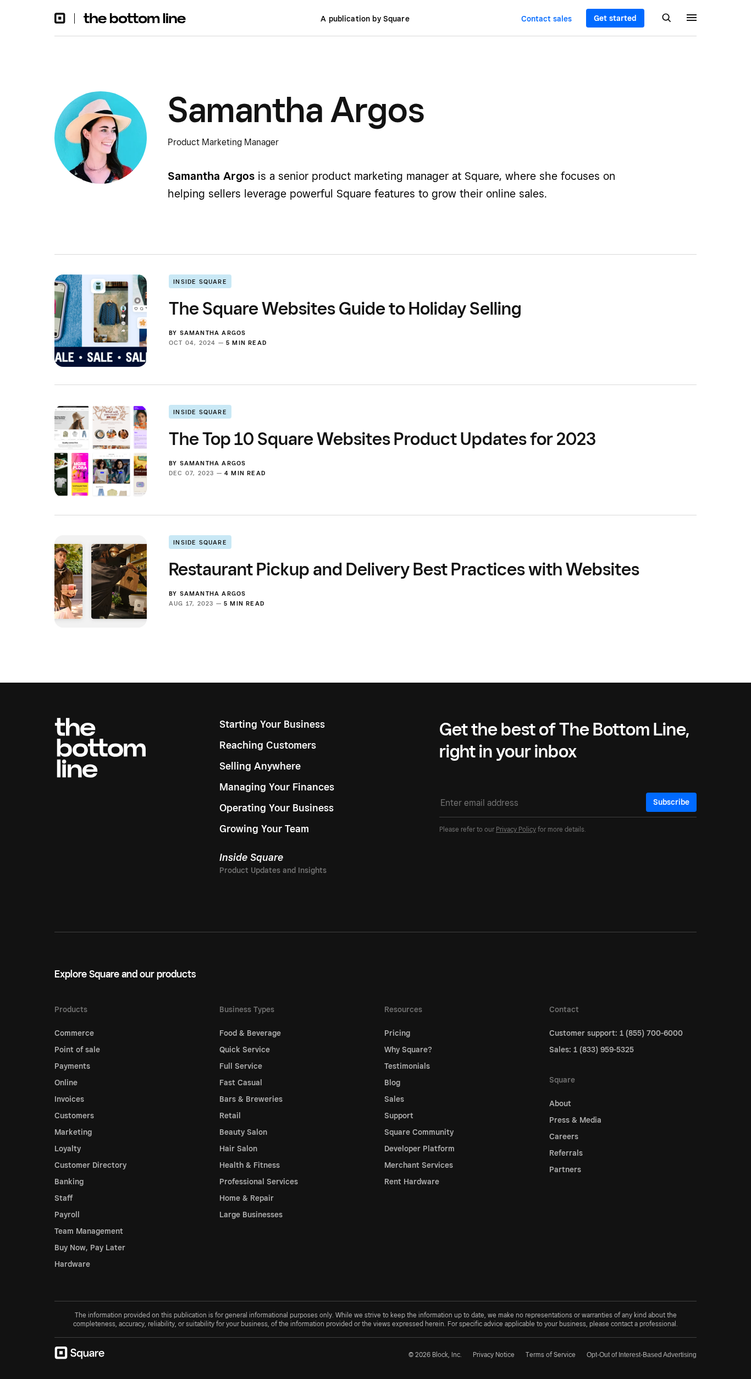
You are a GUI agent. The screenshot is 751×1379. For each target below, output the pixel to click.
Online (66, 1082)
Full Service (240, 1066)
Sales (394, 1099)
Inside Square (200, 281)
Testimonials (407, 1066)
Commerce (74, 1033)
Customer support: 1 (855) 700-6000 (616, 1033)
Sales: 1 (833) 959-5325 (591, 1049)
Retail (230, 1115)
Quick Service (244, 1049)
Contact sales (546, 18)
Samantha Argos (213, 333)
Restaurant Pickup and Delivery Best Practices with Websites (404, 568)
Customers (74, 1115)
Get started (615, 18)
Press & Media (575, 1120)
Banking (69, 1181)
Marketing (73, 1132)
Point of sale (77, 1049)
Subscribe (671, 802)
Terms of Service (551, 1354)
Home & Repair (246, 1198)
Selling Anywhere (260, 766)
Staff (63, 1198)
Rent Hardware (411, 1181)
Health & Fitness (249, 1165)
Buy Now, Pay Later (89, 1247)
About (560, 1103)
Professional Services (258, 1181)
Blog (392, 1082)
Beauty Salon (243, 1132)
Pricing (397, 1033)
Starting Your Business (272, 724)
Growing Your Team (264, 828)
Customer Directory (90, 1165)
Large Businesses (251, 1214)
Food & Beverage (250, 1033)
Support (398, 1115)
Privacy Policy (516, 829)
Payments (72, 1066)
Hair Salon (238, 1148)
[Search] (666, 19)
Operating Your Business (276, 808)
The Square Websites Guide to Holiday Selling (345, 308)
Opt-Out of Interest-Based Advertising (642, 1355)
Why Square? (408, 1049)
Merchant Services (418, 1165)
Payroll (67, 1214)
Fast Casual (240, 1082)
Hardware (72, 1264)
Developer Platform (419, 1148)
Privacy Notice (494, 1354)
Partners (565, 1169)
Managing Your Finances (276, 787)
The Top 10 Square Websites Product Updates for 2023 (382, 438)
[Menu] (692, 19)
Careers (563, 1136)
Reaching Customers (267, 745)
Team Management (88, 1231)
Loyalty (67, 1148)
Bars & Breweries (251, 1099)
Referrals (566, 1153)
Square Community (419, 1132)
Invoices (69, 1099)
